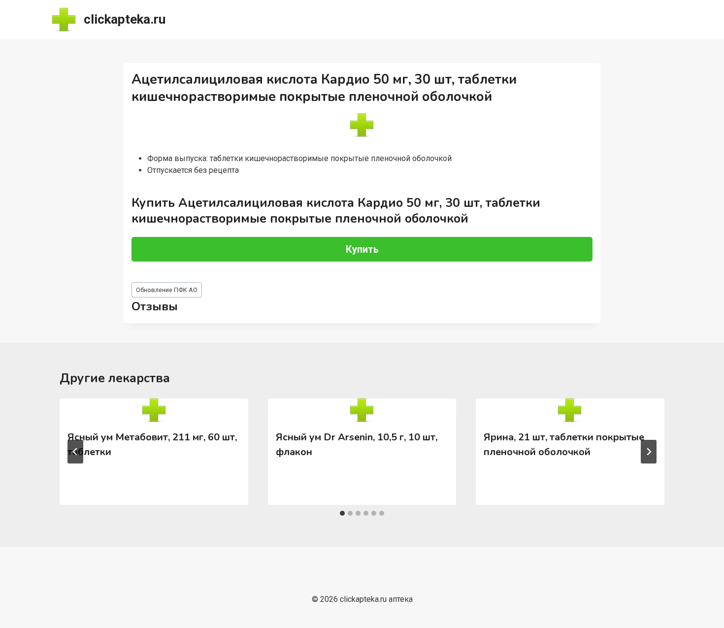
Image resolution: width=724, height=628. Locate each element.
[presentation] (154, 410)
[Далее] (649, 451)
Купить (362, 249)
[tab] (342, 513)
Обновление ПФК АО (166, 290)
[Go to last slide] (75, 451)
